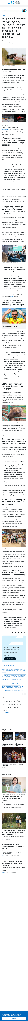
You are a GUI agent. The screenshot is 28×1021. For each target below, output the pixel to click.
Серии (3, 809)
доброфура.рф (5, 129)
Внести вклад (10, 658)
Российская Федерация (9, 665)
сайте (11, 296)
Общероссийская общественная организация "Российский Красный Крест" (12, 689)
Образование (13, 872)
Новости (3, 855)
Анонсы (3, 872)
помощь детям (22, 670)
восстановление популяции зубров (14, 667)
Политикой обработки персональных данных (12, 1015)
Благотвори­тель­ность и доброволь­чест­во (15, 767)
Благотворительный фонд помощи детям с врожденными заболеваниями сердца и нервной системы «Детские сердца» (12, 686)
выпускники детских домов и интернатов (10, 669)
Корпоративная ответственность (8, 45)
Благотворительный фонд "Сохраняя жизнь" (13, 673)
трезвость (4, 672)
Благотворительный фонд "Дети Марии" (10, 683)
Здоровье (12, 809)
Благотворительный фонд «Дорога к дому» (14, 690)
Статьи (3, 15)
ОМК (7, 670)
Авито (5, 667)
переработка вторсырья (13, 670)
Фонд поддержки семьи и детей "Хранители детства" (13, 678)
